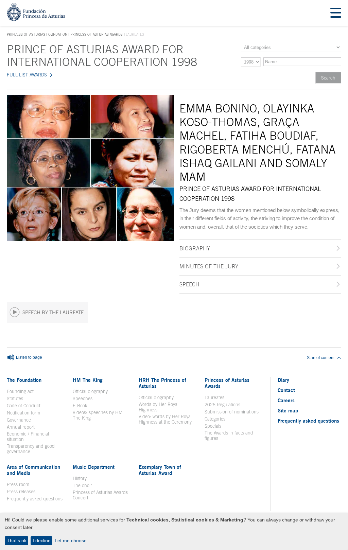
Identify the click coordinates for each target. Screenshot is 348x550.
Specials (213, 426)
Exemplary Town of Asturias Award (160, 470)
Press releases (21, 491)
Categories (215, 419)
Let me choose (71, 540)
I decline (42, 540)
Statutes (15, 398)
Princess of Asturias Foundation (37, 34)
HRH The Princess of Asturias (162, 383)
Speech (189, 284)
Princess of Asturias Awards (96, 34)
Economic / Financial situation (28, 436)
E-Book (80, 405)
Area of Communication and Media (33, 470)
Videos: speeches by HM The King (101, 415)
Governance (19, 420)
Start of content (320, 357)
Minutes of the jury (208, 266)
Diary (283, 380)
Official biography (90, 391)
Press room (18, 484)
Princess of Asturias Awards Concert (100, 495)
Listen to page (28, 357)
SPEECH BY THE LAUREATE (53, 312)
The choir (82, 485)
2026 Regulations (222, 404)
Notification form (23, 412)
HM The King (88, 380)
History (80, 478)
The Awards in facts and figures (229, 435)
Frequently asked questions (35, 498)
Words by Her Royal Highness (158, 407)
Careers (286, 400)
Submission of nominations (232, 411)
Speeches (82, 398)
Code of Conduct (23, 405)
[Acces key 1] (36, 19)
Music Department (94, 467)
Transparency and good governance (31, 448)
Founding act (20, 391)
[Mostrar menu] (335, 13)
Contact (286, 390)
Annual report (21, 427)
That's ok (17, 540)
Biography (194, 248)
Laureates (214, 397)
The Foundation (24, 380)
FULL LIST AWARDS (27, 74)
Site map (288, 410)
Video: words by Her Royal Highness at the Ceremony (165, 419)
